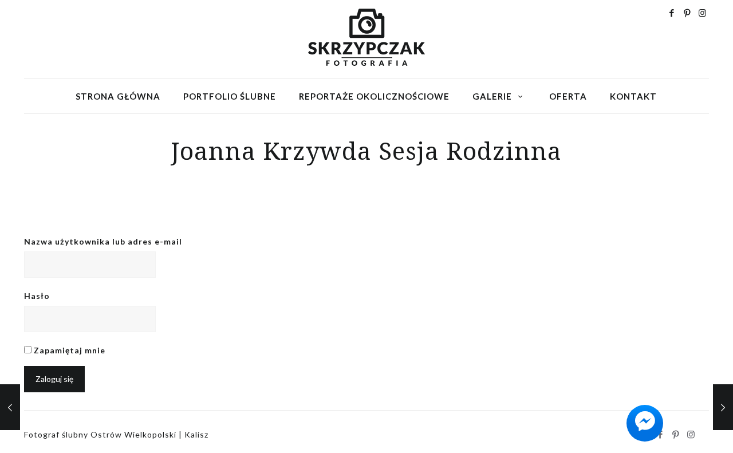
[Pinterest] (687, 12)
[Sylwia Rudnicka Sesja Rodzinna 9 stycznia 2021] (10, 407)
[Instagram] (703, 12)
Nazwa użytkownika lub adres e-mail (103, 241)
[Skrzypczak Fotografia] (366, 37)
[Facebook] (672, 12)
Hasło (37, 296)
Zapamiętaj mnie (68, 350)
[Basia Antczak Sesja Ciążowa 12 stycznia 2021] (723, 407)
